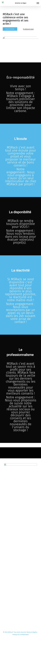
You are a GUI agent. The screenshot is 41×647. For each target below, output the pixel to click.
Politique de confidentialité (20, 634)
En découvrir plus (28, 29)
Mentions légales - (32, 632)
